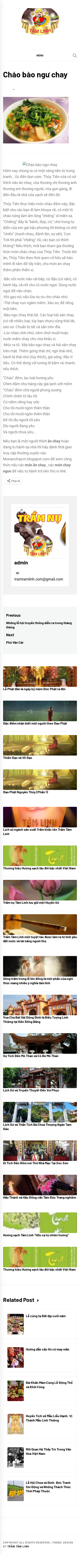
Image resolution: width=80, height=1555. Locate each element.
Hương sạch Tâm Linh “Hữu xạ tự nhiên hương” (36, 1235)
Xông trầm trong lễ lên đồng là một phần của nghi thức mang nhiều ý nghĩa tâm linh (38, 981)
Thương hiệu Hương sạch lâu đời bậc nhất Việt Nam (39, 868)
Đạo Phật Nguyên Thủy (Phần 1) (25, 792)
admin (21, 562)
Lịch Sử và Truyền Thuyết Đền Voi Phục (31, 1090)
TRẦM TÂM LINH (18, 1546)
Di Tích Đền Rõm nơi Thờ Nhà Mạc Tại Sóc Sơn (35, 1163)
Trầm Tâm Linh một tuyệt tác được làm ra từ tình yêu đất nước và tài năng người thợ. (40, 939)
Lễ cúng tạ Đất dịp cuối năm (46, 1316)
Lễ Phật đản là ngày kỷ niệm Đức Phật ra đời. (34, 689)
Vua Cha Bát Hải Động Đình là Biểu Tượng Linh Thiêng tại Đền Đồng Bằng (35, 1019)
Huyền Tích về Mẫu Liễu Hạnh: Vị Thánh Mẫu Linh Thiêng (49, 1418)
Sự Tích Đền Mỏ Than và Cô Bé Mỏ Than (30, 1056)
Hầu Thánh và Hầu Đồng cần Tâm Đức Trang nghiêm (39, 1197)
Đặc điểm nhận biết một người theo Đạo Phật (35, 723)
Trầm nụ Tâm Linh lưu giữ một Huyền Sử (31, 902)
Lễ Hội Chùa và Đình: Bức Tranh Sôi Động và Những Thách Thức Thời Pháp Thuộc (48, 1487)
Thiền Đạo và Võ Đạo (17, 757)
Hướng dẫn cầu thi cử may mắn (47, 1349)
